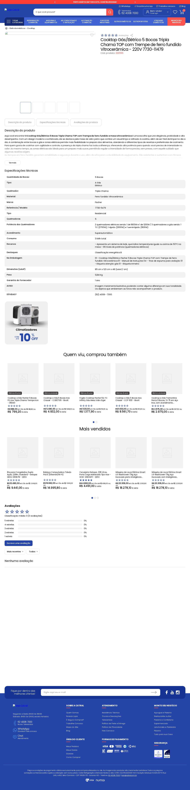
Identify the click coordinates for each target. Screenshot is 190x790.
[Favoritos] (175, 12)
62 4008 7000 (129, 12)
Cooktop (31, 28)
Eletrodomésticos (17, 28)
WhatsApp (27, 730)
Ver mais (12, 163)
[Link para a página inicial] (6, 28)
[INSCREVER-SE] (154, 692)
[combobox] (73, 12)
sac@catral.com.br (129, 775)
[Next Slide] (135, 2)
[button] (92, 498)
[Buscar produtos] (109, 12)
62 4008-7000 (114, 775)
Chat (23, 737)
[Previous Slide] (55, 2)
